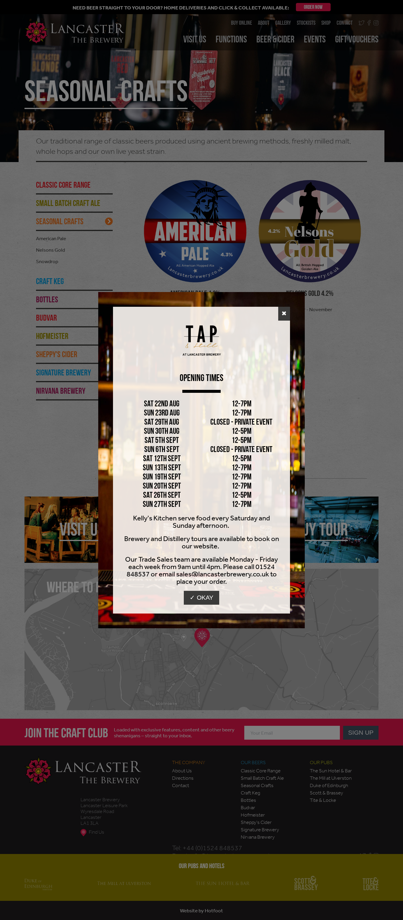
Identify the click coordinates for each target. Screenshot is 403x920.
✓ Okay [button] (201, 597)
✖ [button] (284, 313)
